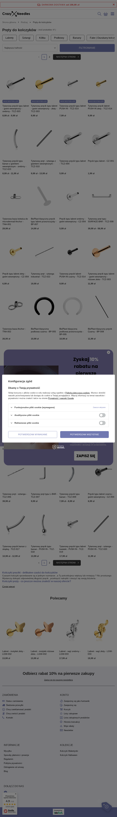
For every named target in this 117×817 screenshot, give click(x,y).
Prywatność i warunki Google (61, 398)
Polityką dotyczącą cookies (77, 393)
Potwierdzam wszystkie (84, 434)
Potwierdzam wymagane (32, 434)
